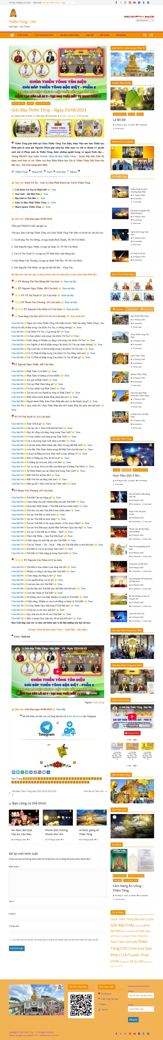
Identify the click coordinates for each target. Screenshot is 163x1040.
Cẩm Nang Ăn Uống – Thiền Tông (128, 888)
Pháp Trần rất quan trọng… (137, 512)
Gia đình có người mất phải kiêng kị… (140, 190)
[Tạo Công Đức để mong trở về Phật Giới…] (119, 584)
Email (12, 913)
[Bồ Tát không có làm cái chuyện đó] (119, 601)
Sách (49, 171)
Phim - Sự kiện (129, 931)
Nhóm (79, 716)
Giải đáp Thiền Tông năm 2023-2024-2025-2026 (34, 793)
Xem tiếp (60, 709)
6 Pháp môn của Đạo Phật (139, 415)
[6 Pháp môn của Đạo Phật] (120, 417)
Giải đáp (30, 103)
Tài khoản (121, 35)
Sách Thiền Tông (138, 355)
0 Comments (52, 116)
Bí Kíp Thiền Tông (18, 103)
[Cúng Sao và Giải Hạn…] (119, 567)
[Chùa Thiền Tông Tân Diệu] (120, 337)
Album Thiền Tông (138, 374)
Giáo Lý (146, 919)
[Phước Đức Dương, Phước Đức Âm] (58, 811)
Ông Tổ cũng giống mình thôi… (139, 547)
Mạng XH (37, 171)
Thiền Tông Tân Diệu (109, 999)
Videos (103, 1004)
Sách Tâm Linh (124, 942)
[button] (29, 35)
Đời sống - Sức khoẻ (136, 876)
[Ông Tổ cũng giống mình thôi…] (119, 551)
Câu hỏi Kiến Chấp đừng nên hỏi (139, 495)
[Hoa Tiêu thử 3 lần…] (132, 454)
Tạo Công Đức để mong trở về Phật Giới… (140, 580)
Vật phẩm (104, 35)
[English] (132, 16)
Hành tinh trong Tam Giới (139, 211)
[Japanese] (144, 16)
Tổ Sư (136, 961)
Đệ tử (147, 962)
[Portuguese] (146, 16)
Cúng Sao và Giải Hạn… (139, 564)
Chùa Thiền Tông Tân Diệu (140, 335)
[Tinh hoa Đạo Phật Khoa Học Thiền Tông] (120, 395)
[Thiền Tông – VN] (12, 35)
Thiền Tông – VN (22, 21)
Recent (133, 309)
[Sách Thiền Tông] (120, 358)
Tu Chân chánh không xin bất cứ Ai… (140, 252)
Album (73, 171)
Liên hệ (104, 1009)
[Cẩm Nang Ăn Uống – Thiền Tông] (132, 860)
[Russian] (148, 16)
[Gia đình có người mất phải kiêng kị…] (120, 192)
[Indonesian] (139, 16)
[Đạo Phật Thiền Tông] (120, 319)
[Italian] (141, 16)
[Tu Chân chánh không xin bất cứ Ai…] (120, 253)
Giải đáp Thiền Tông (69, 35)
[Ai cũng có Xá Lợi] (120, 235)
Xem (54, 189)
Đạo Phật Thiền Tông (139, 316)
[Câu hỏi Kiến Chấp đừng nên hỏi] (119, 499)
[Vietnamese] (153, 16)
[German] (137, 16)
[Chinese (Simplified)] (128, 16)
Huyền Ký (138, 926)
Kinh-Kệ (89, 35)
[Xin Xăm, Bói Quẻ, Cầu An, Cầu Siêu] (24, 811)
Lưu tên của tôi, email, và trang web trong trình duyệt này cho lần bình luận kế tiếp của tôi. (55, 939)
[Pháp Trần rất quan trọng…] (119, 516)
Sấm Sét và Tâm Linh (94, 791)
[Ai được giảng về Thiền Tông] (92, 811)
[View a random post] (151, 35)
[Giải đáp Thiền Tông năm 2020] (132, 636)
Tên (11, 901)
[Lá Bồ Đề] (132, 98)
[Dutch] (130, 16)
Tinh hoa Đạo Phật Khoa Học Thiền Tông (140, 394)
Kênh (69, 716)
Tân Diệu (124, 962)
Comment (148, 309)
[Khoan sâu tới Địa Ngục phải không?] (119, 534)
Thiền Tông (22, 35)
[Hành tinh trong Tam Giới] (120, 213)
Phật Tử (140, 114)
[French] (134, 16)
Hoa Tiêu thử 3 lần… (127, 475)
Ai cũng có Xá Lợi (138, 232)
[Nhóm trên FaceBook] (132, 147)
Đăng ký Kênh (133, 733)
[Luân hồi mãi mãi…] (119, 617)
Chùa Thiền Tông (125, 919)
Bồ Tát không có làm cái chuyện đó (139, 597)
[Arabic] (125, 16)
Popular (119, 309)
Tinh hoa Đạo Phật (44, 35)
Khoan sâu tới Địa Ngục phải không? (139, 530)
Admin (30, 116)
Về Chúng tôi (106, 994)
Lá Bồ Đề (119, 120)
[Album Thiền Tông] (120, 377)
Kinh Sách (117, 880)
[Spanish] (151, 16)
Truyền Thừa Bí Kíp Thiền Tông (58, 156)
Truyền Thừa (71, 116)
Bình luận (14, 866)
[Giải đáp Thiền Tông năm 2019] (132, 671)
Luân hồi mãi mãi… (137, 613)
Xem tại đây (70, 281)
